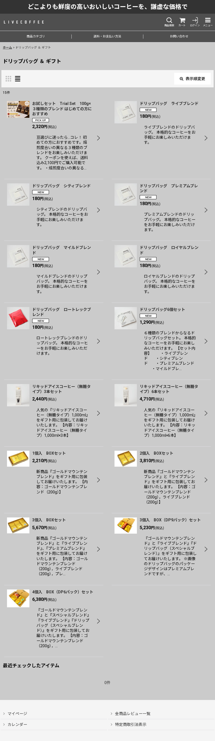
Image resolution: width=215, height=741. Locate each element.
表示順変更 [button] (195, 78)
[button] (169, 22)
